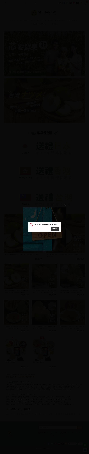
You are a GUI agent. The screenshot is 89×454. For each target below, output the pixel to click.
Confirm (55, 229)
